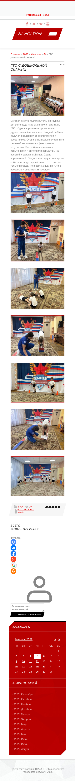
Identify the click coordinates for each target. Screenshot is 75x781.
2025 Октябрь (23, 699)
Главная (15, 54)
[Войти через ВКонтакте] (13, 548)
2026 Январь (22, 714)
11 (30, 661)
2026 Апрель (22, 729)
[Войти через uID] (13, 542)
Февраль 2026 (23, 639)
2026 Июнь (21, 739)
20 (44, 666)
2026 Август (21, 748)
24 (23, 671)
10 (23, 661)
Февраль (36, 54)
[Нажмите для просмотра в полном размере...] (37, 192)
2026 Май (20, 734)
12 (37, 661)
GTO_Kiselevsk (26, 509)
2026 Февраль (23, 719)
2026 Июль (21, 743)
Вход (46, 14)
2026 (25, 54)
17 (23, 666)
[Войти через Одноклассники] (13, 571)
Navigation (30, 34)
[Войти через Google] (14, 565)
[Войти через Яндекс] (13, 559)
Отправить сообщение (27, 614)
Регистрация (33, 14)
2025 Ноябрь (22, 704)
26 (37, 671)
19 (37, 666)
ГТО (20, 506)
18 (30, 666)
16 (16, 666)
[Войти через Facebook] (13, 553)
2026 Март (21, 724)
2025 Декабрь (23, 709)
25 (30, 671)
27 (44, 671)
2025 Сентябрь (23, 694)
